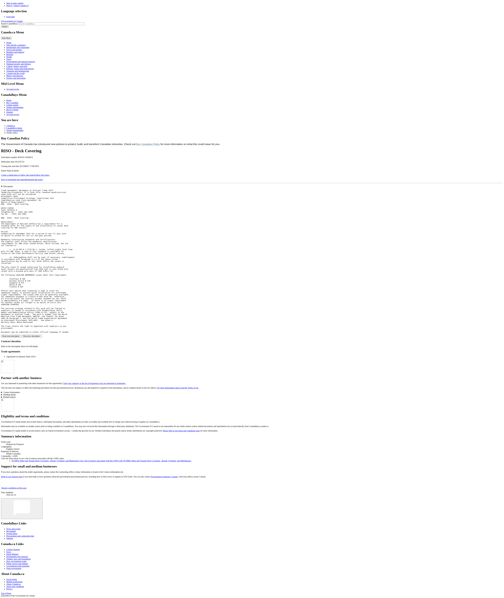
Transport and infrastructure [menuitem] (17, 71)
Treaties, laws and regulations (18, 559)
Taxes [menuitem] (8, 59)
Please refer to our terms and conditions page (181, 431)
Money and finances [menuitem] (14, 76)
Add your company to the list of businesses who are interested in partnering (94, 383)
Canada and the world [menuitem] (15, 73)
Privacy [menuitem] (9, 589)
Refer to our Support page (12, 477)
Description (8, 186)
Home (8, 100)
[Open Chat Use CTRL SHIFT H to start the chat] (22, 508)
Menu (6, 38)
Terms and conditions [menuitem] (15, 586)
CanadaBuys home (14, 128)
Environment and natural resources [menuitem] (20, 61)
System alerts (11, 534)
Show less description (32, 336)
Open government (13, 568)
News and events (13, 529)
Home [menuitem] (8, 43)
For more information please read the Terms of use (177, 388)
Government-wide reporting (17, 566)
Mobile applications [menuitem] (14, 582)
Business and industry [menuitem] (15, 52)
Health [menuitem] (9, 57)
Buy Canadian (12, 103)
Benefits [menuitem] (9, 54)
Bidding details (9, 395)
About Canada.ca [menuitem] (13, 584)
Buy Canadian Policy (148, 144)
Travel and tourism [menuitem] (14, 50)
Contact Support (13, 549)
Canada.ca (10, 126)
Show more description (11, 336)
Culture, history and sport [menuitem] (16, 66)
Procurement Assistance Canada (164, 477)
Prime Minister (12, 554)
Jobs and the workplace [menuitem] (16, 45)
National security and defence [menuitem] (18, 64)
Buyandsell (11, 531)
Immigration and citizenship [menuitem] (17, 47)
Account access (12, 89)
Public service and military (17, 564)
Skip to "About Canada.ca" (17, 5)
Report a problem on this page (14, 488)
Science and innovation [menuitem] (16, 78)
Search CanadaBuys (9, 24)
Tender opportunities (14, 107)
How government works (16, 561)
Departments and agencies (17, 556)
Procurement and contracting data (20, 536)
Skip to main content (14, 3)
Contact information (11, 392)
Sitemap (9, 538)
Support (9, 112)
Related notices (9, 397)
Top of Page (6, 593)
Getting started (12, 105)
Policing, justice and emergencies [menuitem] (20, 69)
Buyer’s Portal (12, 110)
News (8, 552)
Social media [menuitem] (11, 579)
